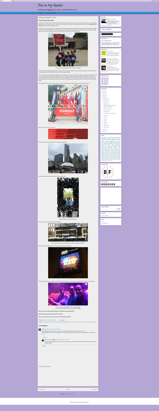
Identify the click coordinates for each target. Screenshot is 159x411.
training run (104, 138)
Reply (43, 334)
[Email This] (59, 320)
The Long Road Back (106, 40)
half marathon (108, 147)
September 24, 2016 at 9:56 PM (53, 329)
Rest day (104, 145)
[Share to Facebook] (63, 320)
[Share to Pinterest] (64, 320)
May (105, 120)
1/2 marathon (45, 322)
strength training (113, 151)
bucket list (118, 148)
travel (112, 146)
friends (106, 142)
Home (41, 13)
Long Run (105, 143)
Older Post (94, 389)
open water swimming (116, 158)
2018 (104, 93)
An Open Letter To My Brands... (110, 113)
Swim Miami (111, 154)
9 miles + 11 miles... (107, 109)
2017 (104, 95)
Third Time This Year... (108, 108)
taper (110, 148)
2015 (104, 129)
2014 (104, 131)
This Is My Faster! (50, 5)
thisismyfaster (117, 156)
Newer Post (42, 389)
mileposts (111, 142)
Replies (45, 337)
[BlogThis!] (60, 320)
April (105, 122)
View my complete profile (106, 25)
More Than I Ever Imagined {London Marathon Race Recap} (113, 59)
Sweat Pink (116, 159)
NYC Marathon (117, 153)
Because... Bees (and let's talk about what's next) (109, 106)
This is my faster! (49, 339)
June (105, 118)
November (106, 100)
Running (115, 142)
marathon (118, 155)
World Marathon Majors (115, 157)
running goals (117, 150)
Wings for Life (117, 154)
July (105, 117)
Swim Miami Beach (110, 160)
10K (109, 155)
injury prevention (111, 152)
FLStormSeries (104, 148)
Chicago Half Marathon (65, 322)
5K (49, 322)
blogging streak (113, 141)
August (105, 115)
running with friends (114, 138)
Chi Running (53, 322)
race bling (107, 154)
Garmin (118, 151)
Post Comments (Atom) (71, 394)
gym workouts (113, 155)
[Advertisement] (68, 377)
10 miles (110, 158)
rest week (103, 159)
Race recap (111, 145)
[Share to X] (61, 320)
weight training (104, 155)
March (105, 123)
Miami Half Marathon (110, 153)
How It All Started (51, 13)
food (75, 322)
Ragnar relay (117, 146)
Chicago (58, 322)
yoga (117, 152)
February (106, 125)
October (105, 102)
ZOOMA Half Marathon (110, 156)
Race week (84, 322)
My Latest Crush (110, 66)
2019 (104, 92)
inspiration (118, 143)
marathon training (105, 146)
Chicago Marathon (105, 151)
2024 (104, 90)
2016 (104, 97)
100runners (112, 159)
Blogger (87, 402)
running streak (110, 139)
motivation (106, 141)
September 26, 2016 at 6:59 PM (62, 339)
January (105, 127)
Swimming (118, 145)
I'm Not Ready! (106, 111)
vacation (103, 156)
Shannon (44, 329)
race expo (79, 322)
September (106, 103)
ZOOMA (103, 154)
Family (72, 322)
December (106, 98)
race (119, 159)
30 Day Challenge (105, 150)
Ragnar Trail (107, 159)
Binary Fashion (104, 160)
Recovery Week (104, 152)
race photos (111, 150)
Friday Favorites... (110, 51)
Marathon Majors (105, 157)
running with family (91, 322)
